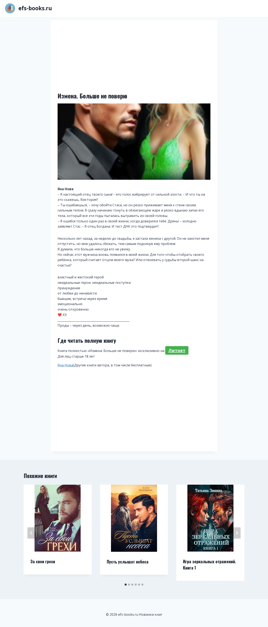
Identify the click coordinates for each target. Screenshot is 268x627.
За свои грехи (42, 561)
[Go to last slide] (31, 533)
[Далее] (237, 533)
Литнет (176, 350)
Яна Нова (65, 365)
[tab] (126, 585)
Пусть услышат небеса (127, 561)
